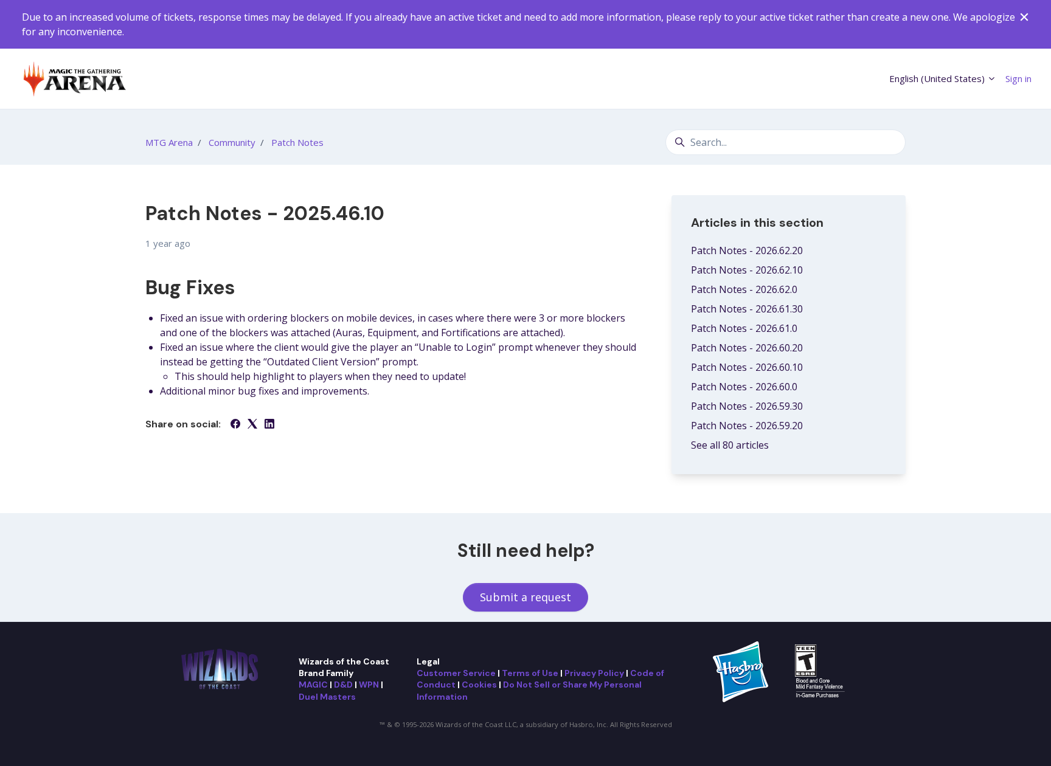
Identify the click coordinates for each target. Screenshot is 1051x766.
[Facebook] (235, 425)
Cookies (479, 684)
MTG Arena (169, 142)
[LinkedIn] (269, 425)
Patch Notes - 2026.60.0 (744, 386)
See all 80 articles (730, 445)
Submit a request (525, 597)
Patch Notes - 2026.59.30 (747, 406)
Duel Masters (327, 696)
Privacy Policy (594, 673)
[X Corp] (252, 425)
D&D (343, 684)
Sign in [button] (1018, 78)
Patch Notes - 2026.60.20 (747, 347)
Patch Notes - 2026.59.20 (747, 425)
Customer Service (456, 673)
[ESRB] (821, 670)
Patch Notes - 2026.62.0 (744, 289)
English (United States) (938, 78)
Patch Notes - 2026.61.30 (747, 309)
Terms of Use (530, 673)
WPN (369, 684)
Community (232, 142)
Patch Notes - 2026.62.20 (747, 250)
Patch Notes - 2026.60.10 (747, 367)
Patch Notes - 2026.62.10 (747, 270)
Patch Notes (297, 142)
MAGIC (313, 684)
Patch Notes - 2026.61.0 (744, 328)
